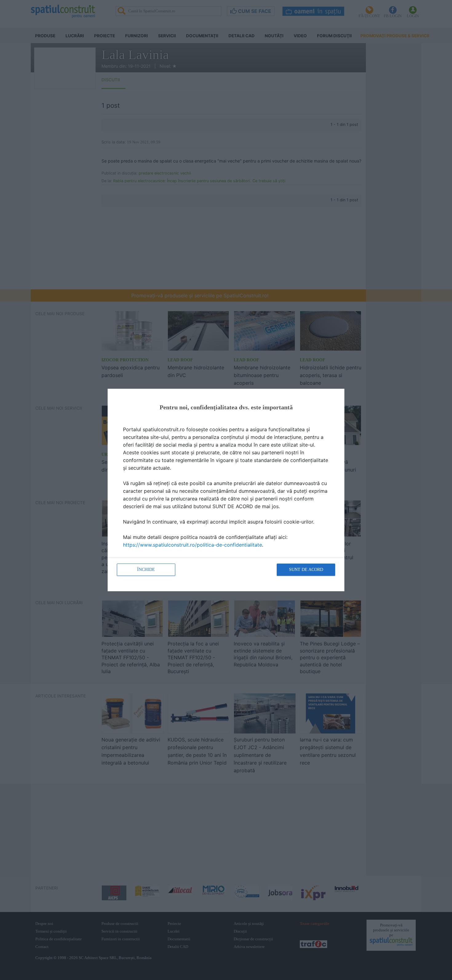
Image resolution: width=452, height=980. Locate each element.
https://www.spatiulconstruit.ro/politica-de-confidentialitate (192, 545)
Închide (146, 569)
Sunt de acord (306, 569)
